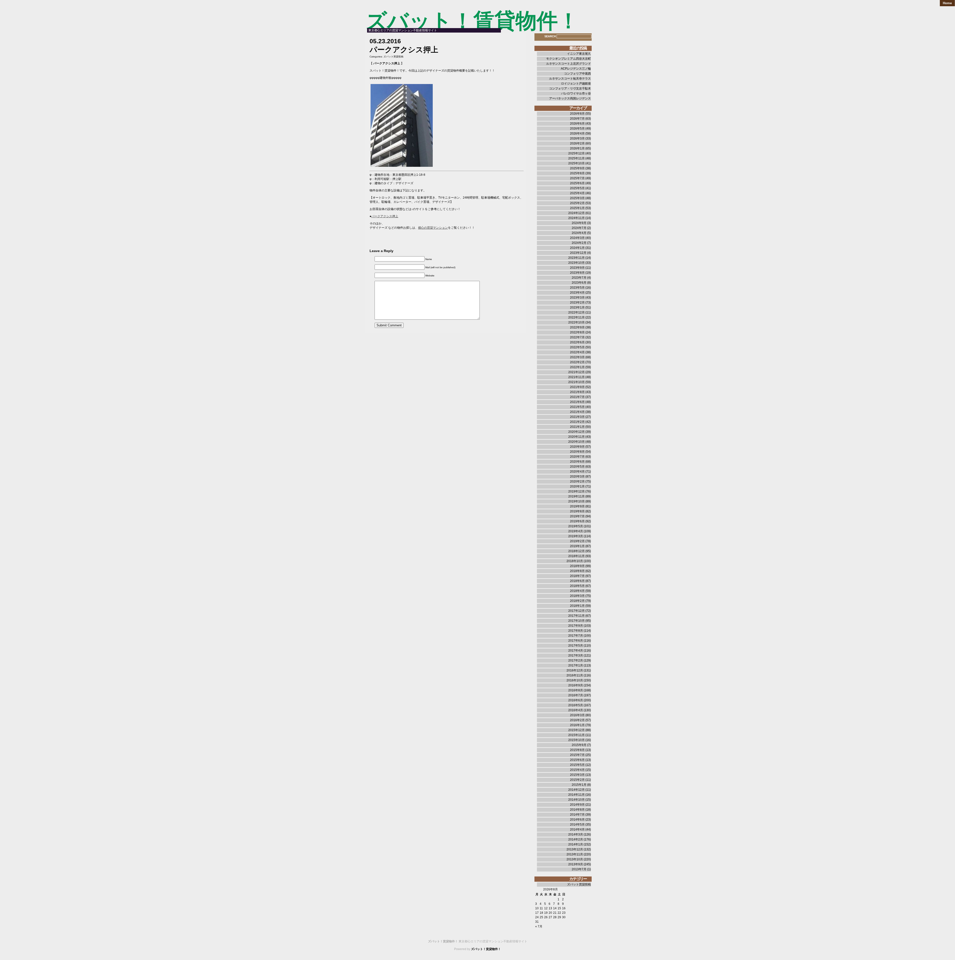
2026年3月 (577, 138)
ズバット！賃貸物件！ (472, 21)
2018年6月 (577, 581)
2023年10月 (576, 262)
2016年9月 (575, 685)
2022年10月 (576, 322)
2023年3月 (577, 297)
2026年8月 (577, 113)
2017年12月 (576, 610)
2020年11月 (576, 436)
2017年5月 (575, 645)
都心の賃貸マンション (433, 227)
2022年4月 (577, 352)
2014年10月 (576, 799)
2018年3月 (577, 596)
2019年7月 (577, 516)
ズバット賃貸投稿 (393, 56)
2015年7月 (577, 755)
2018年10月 (575, 561)
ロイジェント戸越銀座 (576, 83)
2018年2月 (577, 601)
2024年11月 (576, 218)
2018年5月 (577, 586)
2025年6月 (577, 183)
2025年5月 (577, 188)
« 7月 (538, 926)
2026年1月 (577, 148)
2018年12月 (576, 551)
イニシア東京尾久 (579, 53)
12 (546, 908)
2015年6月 (577, 760)
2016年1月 (577, 725)
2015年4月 (577, 770)
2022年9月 (577, 327)
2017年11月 (576, 615)
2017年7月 (575, 635)
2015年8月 (577, 750)
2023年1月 (577, 307)
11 (541, 908)
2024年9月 (579, 223)
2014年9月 (577, 804)
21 (555, 913)
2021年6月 (577, 402)
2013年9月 (575, 864)
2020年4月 (577, 471)
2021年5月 (577, 407)
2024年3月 (577, 238)
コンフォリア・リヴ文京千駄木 (570, 88)
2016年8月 (575, 690)
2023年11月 (576, 258)
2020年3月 (577, 476)
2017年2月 (575, 660)
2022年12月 (576, 312)
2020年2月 (577, 481)
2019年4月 (575, 531)
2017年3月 (575, 655)
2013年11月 (575, 854)
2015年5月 (577, 765)
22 (559, 913)
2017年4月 (575, 650)
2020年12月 (576, 432)
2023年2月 (577, 302)
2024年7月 (579, 228)
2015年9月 (579, 745)
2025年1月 (577, 208)
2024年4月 (579, 233)
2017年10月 (576, 620)
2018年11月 (576, 556)
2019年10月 (576, 501)
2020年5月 (577, 466)
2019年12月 (576, 491)
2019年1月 (577, 546)
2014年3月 (575, 834)
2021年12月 (576, 372)
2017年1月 (575, 665)
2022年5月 (577, 347)
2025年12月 (576, 153)
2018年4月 (577, 591)
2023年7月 (579, 277)
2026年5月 (577, 128)
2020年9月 (577, 446)
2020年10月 (576, 441)
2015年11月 (576, 735)
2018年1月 (577, 606)
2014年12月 (576, 789)
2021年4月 (577, 412)
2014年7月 (577, 814)
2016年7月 (575, 695)
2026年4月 (577, 133)
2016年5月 (575, 705)
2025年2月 (577, 203)
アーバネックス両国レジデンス (570, 98)
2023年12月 (578, 253)
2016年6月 (575, 700)
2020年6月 (577, 461)
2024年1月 (577, 248)
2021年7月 (577, 397)
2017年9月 (575, 625)
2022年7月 (577, 337)
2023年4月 (577, 292)
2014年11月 (576, 794)
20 (550, 913)
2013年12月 (575, 849)
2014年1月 (575, 844)
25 (541, 917)
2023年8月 (577, 272)
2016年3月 (577, 715)
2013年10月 (575, 859)
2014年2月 (575, 839)
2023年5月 (577, 287)
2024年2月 (579, 243)
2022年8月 (577, 332)
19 (546, 913)
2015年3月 (577, 775)
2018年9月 (577, 566)
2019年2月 (577, 541)
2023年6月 (579, 282)
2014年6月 (577, 819)
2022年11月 (576, 317)
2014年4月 (577, 829)
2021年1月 (577, 427)
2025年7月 (577, 178)
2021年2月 (577, 422)
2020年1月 (577, 486)
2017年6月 (575, 640)
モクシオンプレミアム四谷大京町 (568, 58)
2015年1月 (579, 784)
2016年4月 (575, 710)
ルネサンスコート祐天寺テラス (570, 78)
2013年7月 (579, 869)
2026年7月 (577, 118)
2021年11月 (576, 377)
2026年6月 (577, 123)
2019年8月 (577, 511)
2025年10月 (576, 163)
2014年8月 (577, 809)
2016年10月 (575, 680)
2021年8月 (577, 392)
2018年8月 (577, 571)
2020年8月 (577, 451)
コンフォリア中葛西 (577, 73)
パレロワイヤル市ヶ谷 (576, 93)
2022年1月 (577, 367)
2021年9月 (577, 387)
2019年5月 (575, 526)
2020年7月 (577, 456)
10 (537, 908)
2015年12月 (576, 730)
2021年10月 (576, 382)
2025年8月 (577, 173)
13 (550, 908)
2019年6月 (577, 521)
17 (537, 913)
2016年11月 (575, 675)
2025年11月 (576, 158)
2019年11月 (576, 496)
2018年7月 (577, 576)
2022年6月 (577, 342)
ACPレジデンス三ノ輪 (576, 68)
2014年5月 (577, 824)
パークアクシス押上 (384, 216)
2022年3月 (577, 357)
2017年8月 (575, 630)
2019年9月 (577, 506)
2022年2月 (577, 362)
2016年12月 (575, 670)
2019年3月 (575, 536)
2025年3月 (577, 198)
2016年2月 (577, 720)
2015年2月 (577, 780)
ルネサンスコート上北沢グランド (568, 63)
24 (537, 917)
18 (541, 913)
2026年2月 (577, 143)
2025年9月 (577, 168)
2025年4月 (577, 193)
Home (947, 3)
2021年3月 (577, 417)
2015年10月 (576, 740)
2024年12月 (576, 213)
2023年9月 (577, 267)
